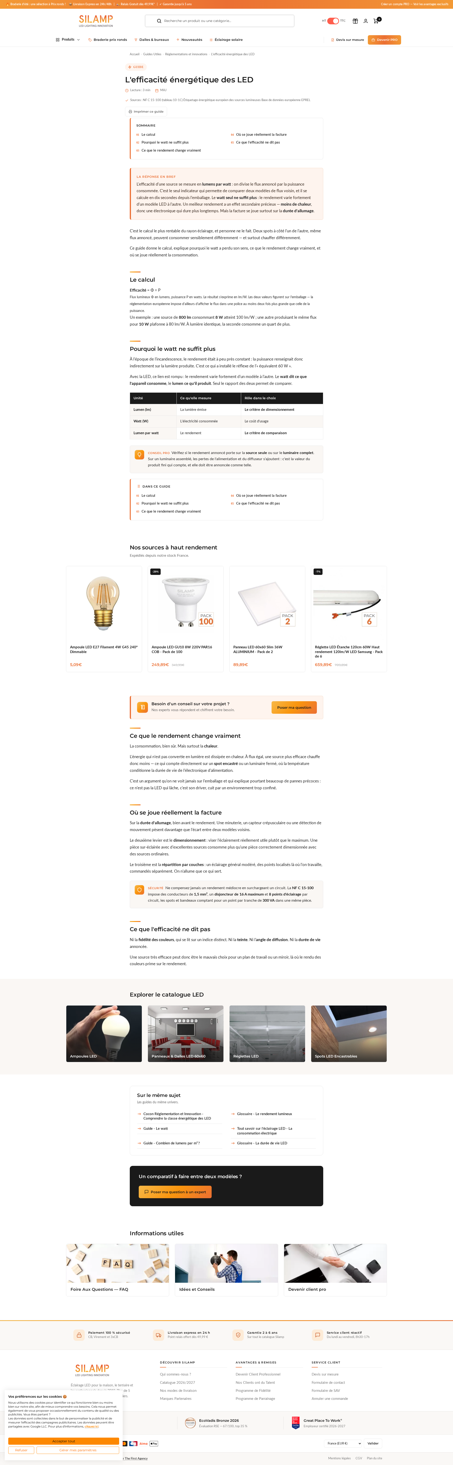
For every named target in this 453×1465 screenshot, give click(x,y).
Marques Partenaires (176, 1399)
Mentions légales (339, 1458)
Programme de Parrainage (255, 1399)
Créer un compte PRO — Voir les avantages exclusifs (415, 4)
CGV (359, 1458)
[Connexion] (366, 21)
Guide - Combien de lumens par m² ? (171, 1143)
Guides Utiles (152, 54)
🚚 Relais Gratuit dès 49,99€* (135, 4)
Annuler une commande (330, 1399)
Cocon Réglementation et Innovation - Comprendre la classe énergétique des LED (177, 1116)
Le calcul (148, 134)
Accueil (134, 54)
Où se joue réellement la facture (261, 134)
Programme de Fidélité (253, 1391)
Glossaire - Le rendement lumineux (264, 1114)
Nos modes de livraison (178, 1391)
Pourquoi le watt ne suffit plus (165, 142)
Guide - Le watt (155, 1128)
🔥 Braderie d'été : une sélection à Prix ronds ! (36, 4)
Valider (373, 1443)
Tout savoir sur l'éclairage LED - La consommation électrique (264, 1131)
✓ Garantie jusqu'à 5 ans (175, 4)
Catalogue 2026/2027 (177, 1382)
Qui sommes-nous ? (175, 1374)
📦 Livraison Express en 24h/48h (91, 4)
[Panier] (375, 21)
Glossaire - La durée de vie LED (262, 1143)
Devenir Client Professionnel (258, 1374)
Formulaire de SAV (326, 1391)
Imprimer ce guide (149, 111)
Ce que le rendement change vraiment (171, 150)
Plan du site (374, 1458)
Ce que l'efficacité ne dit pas (258, 142)
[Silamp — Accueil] (92, 1370)
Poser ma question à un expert (178, 1192)
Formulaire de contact (328, 1382)
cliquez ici (91, 1426)
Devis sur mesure (325, 1374)
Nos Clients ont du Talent (255, 1382)
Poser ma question (294, 707)
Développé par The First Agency (126, 1458)
